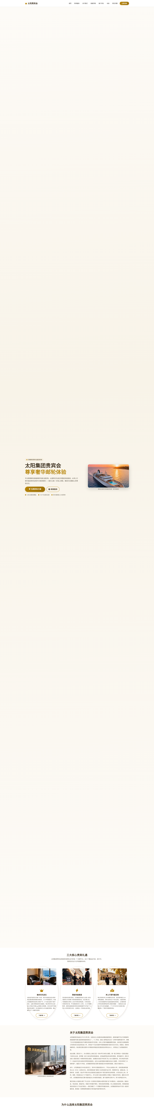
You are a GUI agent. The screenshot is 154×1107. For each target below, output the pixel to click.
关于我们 (85, 3)
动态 (108, 3)
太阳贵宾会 (33, 3)
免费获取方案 (36, 489)
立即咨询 (124, 3)
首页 (70, 3)
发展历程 (93, 3)
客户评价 (101, 3)
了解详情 (41, 1015)
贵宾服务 (76, 3)
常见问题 (115, 3)
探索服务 (54, 489)
